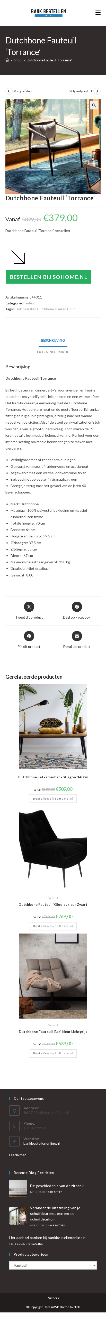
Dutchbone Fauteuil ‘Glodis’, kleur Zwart (53, 904)
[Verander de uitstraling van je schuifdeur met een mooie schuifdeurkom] (18, 1216)
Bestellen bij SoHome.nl (48, 277)
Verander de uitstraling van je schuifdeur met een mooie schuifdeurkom (55, 1214)
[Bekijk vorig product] (9, 91)
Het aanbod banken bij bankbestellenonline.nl (48, 1237)
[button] (94, 105)
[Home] (7, 60)
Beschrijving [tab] (53, 340)
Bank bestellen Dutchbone (34, 309)
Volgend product (80, 91)
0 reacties (55, 1192)
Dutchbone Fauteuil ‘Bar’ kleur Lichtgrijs (53, 1031)
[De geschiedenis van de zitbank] (18, 1188)
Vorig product (23, 91)
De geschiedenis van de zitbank (57, 1185)
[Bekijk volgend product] (97, 91)
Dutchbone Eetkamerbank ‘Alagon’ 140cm (53, 777)
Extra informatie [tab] (53, 352)
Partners (53, 1298)
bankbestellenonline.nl (41, 1143)
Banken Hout (65, 309)
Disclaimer (17, 1155)
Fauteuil (29, 303)
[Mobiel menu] (98, 13)
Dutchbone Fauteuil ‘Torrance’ (49, 60)
